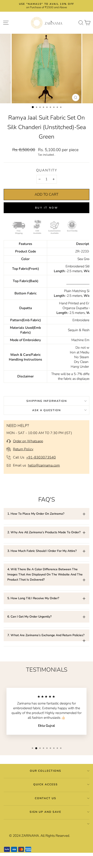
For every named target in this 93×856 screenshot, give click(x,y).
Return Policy (23, 449)
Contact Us (45, 798)
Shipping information (46, 401)
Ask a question (46, 410)
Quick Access (45, 784)
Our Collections (45, 771)
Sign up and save (45, 812)
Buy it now (46, 207)
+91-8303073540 (41, 457)
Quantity (46, 170)
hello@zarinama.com (44, 465)
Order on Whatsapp (28, 441)
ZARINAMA (30, 835)
